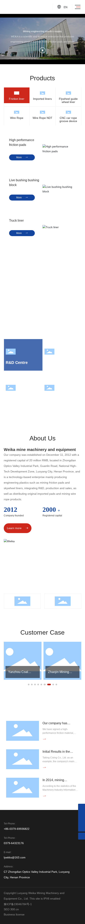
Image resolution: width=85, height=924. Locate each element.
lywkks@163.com (15, 857)
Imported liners (42, 98)
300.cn (14, 909)
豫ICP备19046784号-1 (18, 904)
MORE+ (13, 682)
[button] (28, 684)
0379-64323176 (14, 843)
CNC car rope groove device (68, 119)
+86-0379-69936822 (16, 828)
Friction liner (16, 98)
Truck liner (16, 220)
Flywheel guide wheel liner (68, 100)
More (22, 157)
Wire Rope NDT (42, 117)
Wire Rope (16, 117)
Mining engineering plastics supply (42, 31)
